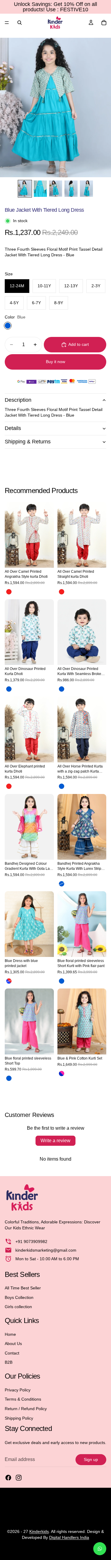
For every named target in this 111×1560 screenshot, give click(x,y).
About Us (13, 1343)
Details (13, 428)
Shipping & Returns (28, 442)
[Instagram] (18, 1477)
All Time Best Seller (23, 1288)
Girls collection (18, 1306)
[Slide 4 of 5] (71, 189)
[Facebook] (8, 1477)
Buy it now (55, 361)
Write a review (55, 1140)
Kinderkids (39, 1531)
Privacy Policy (17, 1390)
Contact (12, 1353)
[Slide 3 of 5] (55, 189)
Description (18, 400)
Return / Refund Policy (26, 1408)
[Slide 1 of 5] (24, 189)
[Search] (19, 22)
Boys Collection (19, 1297)
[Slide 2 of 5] (40, 189)
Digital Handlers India (69, 1537)
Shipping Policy (19, 1418)
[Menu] (7, 22)
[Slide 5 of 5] (86, 189)
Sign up (91, 1459)
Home (10, 1334)
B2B (8, 1362)
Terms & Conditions (23, 1399)
